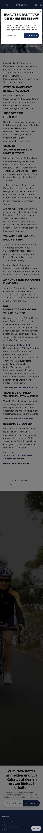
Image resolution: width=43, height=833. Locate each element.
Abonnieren (31, 36)
